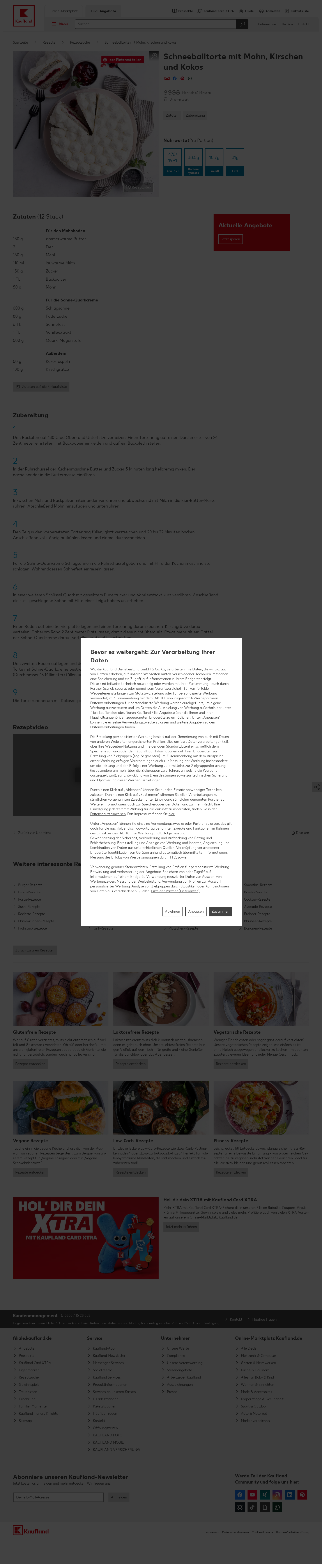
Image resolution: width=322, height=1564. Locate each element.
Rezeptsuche (80, 42)
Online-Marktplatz (64, 11)
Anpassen (196, 911)
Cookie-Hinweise (262, 1532)
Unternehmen (268, 24)
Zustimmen (220, 911)
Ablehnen (172, 911)
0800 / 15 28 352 (77, 1315)
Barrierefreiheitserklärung (292, 1532)
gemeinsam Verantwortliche (158, 688)
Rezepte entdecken (30, 1064)
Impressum (212, 1532)
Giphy (265, 1507)
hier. (172, 814)
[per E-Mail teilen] (167, 78)
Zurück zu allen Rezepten (35, 950)
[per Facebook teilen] (174, 78)
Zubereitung (195, 115)
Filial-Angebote (103, 11)
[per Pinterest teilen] (182, 78)
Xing (265, 1495)
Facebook (240, 1495)
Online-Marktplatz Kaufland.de (268, 1338)
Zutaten (172, 115)
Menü (63, 24)
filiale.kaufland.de (32, 1338)
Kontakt (303, 24)
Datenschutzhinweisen (108, 814)
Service (95, 1338)
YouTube (252, 1495)
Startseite (20, 42)
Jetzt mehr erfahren (181, 1227)
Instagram (277, 1495)
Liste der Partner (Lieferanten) (175, 891)
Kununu (240, 1507)
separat (121, 688)
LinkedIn (290, 1495)
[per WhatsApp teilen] (190, 78)
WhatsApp (277, 1507)
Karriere (287, 24)
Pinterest (302, 1495)
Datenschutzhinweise (235, 1532)
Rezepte (49, 42)
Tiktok (252, 1507)
